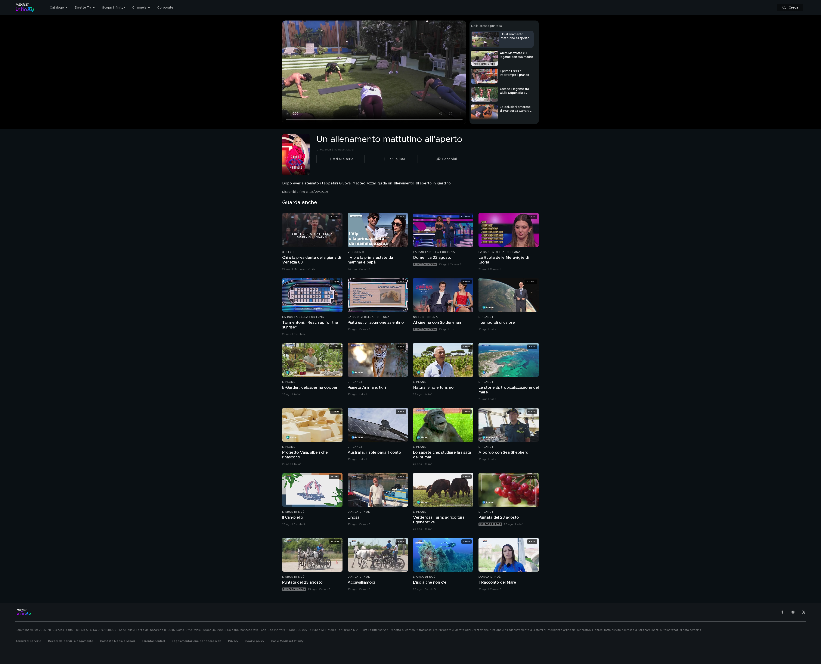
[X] (804, 612)
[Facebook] (782, 612)
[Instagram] (793, 612)
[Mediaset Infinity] (24, 7)
